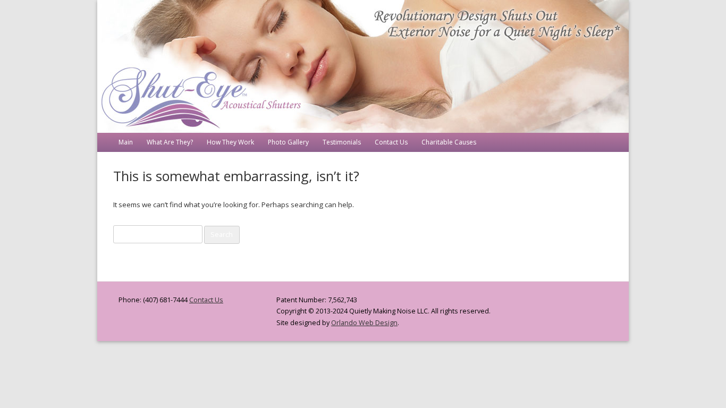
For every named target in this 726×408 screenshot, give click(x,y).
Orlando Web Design (364, 322)
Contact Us (391, 142)
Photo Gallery (288, 142)
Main (126, 142)
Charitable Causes (448, 142)
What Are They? (170, 142)
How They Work (230, 142)
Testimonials (342, 142)
